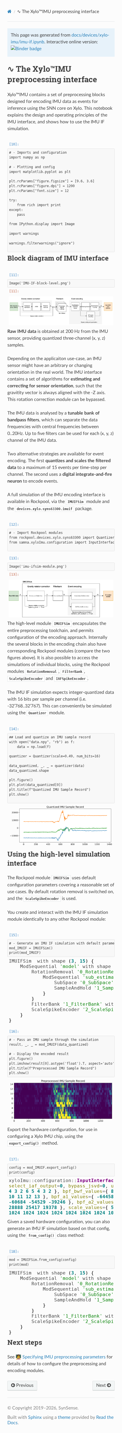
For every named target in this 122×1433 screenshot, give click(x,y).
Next (101, 1385)
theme (64, 1417)
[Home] (9, 11)
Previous (24, 1385)
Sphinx (35, 1417)
